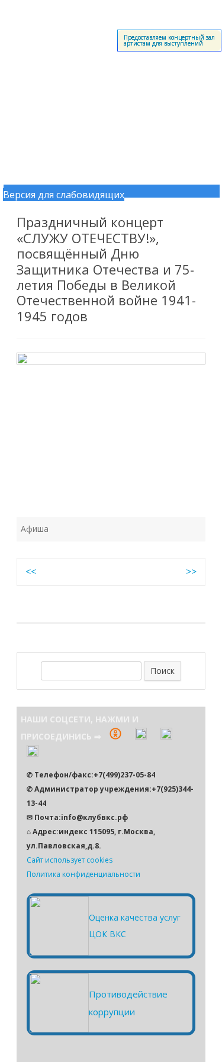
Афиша (35, 528)
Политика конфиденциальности (83, 874)
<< (30, 571)
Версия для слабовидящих (63, 194)
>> (191, 571)
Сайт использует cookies (69, 860)
